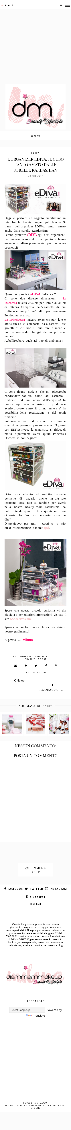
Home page (35, 904)
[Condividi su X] (36, 665)
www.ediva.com (20, 619)
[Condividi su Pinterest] (55, 665)
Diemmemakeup (39, 1103)
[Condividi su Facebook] (46, 665)
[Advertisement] (35, 47)
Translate (39, 1015)
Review (41, 672)
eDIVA (35, 152)
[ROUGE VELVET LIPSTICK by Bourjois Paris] (35, 724)
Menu (36, 136)
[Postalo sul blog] (26, 665)
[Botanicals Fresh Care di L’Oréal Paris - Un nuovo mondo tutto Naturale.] (59, 724)
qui (46, 528)
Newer (21, 680)
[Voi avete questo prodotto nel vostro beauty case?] (11, 724)
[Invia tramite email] (16, 665)
